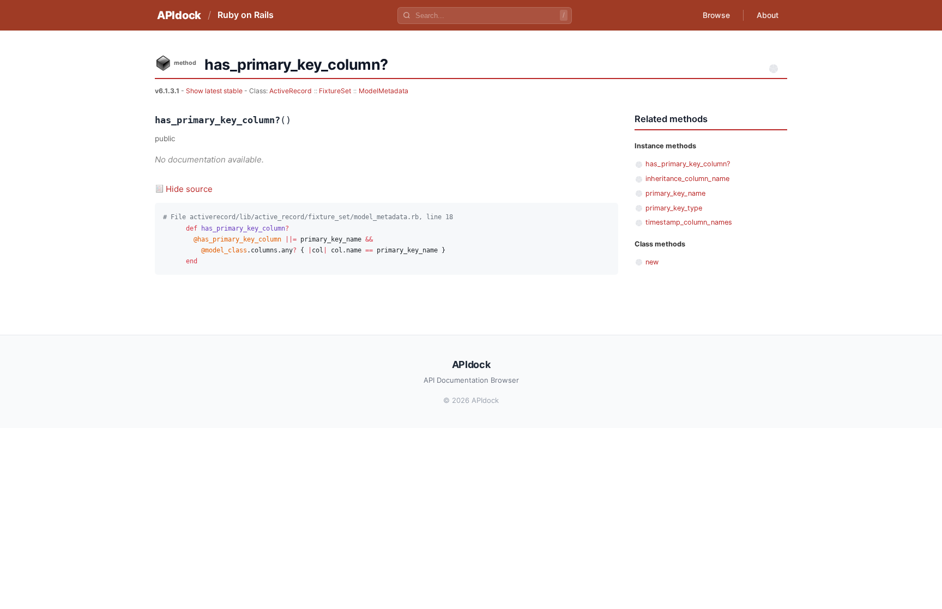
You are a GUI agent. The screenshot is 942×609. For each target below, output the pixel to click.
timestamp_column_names (688, 222)
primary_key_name (675, 193)
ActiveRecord (290, 91)
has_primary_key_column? (687, 164)
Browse (716, 15)
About (767, 15)
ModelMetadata (383, 91)
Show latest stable (215, 91)
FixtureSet (335, 91)
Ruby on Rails (246, 14)
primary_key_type (673, 208)
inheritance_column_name (687, 178)
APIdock (179, 15)
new (652, 262)
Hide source (189, 189)
